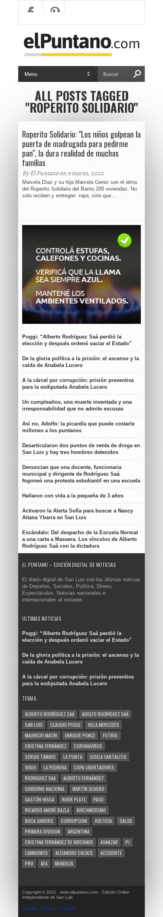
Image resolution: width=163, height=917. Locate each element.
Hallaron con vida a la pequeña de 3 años (72, 496)
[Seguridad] (81, 322)
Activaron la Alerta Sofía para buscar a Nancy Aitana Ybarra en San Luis (77, 514)
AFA (44, 863)
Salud (125, 820)
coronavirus (88, 746)
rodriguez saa (40, 778)
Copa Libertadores (94, 767)
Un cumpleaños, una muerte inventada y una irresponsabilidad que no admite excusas (77, 405)
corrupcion (74, 820)
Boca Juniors (39, 820)
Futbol (110, 735)
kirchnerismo (91, 810)
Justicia (103, 820)
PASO (98, 799)
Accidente (111, 852)
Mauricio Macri (41, 735)
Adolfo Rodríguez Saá (105, 714)
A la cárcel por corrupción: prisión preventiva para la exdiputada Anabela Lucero (78, 383)
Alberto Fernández (83, 778)
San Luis (34, 724)
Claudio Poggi (65, 724)
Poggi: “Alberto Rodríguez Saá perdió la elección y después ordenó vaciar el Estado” (77, 340)
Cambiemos (36, 852)
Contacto (67, 908)
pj (127, 842)
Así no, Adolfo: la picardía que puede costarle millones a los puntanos (78, 427)
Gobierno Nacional (45, 788)
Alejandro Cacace (74, 852)
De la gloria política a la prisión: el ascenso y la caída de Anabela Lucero (80, 361)
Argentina (78, 831)
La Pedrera (55, 767)
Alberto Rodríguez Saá (49, 714)
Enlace (47, 908)
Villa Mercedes (103, 724)
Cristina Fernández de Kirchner (59, 842)
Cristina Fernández (45, 746)
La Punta (72, 756)
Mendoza (64, 863)
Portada (29, 908)
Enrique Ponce (80, 735)
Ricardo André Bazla (47, 810)
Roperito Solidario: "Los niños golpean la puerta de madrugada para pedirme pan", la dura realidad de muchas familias (81, 148)
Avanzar (109, 842)
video (30, 767)
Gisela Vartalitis (108, 756)
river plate (74, 799)
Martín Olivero (88, 788)
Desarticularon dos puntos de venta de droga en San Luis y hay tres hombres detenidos (81, 448)
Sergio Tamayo (40, 756)
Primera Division (42, 831)
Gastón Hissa (39, 799)
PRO (29, 863)
